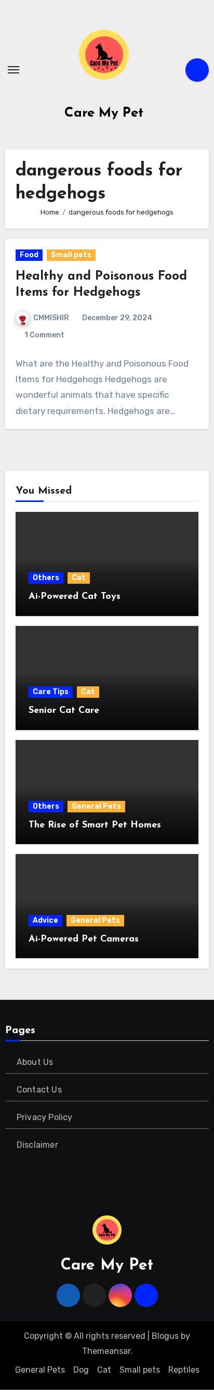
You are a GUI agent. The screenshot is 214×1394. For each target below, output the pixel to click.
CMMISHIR (51, 317)
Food (29, 254)
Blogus (165, 1336)
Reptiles (183, 1370)
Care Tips (51, 691)
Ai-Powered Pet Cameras (84, 939)
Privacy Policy (45, 1117)
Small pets (71, 254)
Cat (79, 577)
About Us (35, 1062)
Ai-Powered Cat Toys (75, 596)
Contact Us (39, 1090)
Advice (45, 920)
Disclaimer (37, 1145)
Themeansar (106, 1351)
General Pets (96, 806)
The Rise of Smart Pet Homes (95, 825)
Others (46, 577)
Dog (81, 1370)
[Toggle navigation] (13, 70)
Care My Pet (103, 113)
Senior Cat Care (64, 710)
